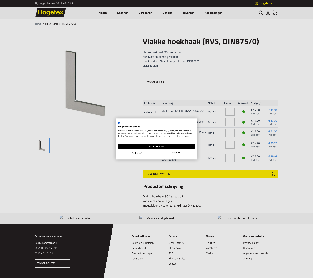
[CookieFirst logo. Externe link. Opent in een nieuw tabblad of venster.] (119, 123)
